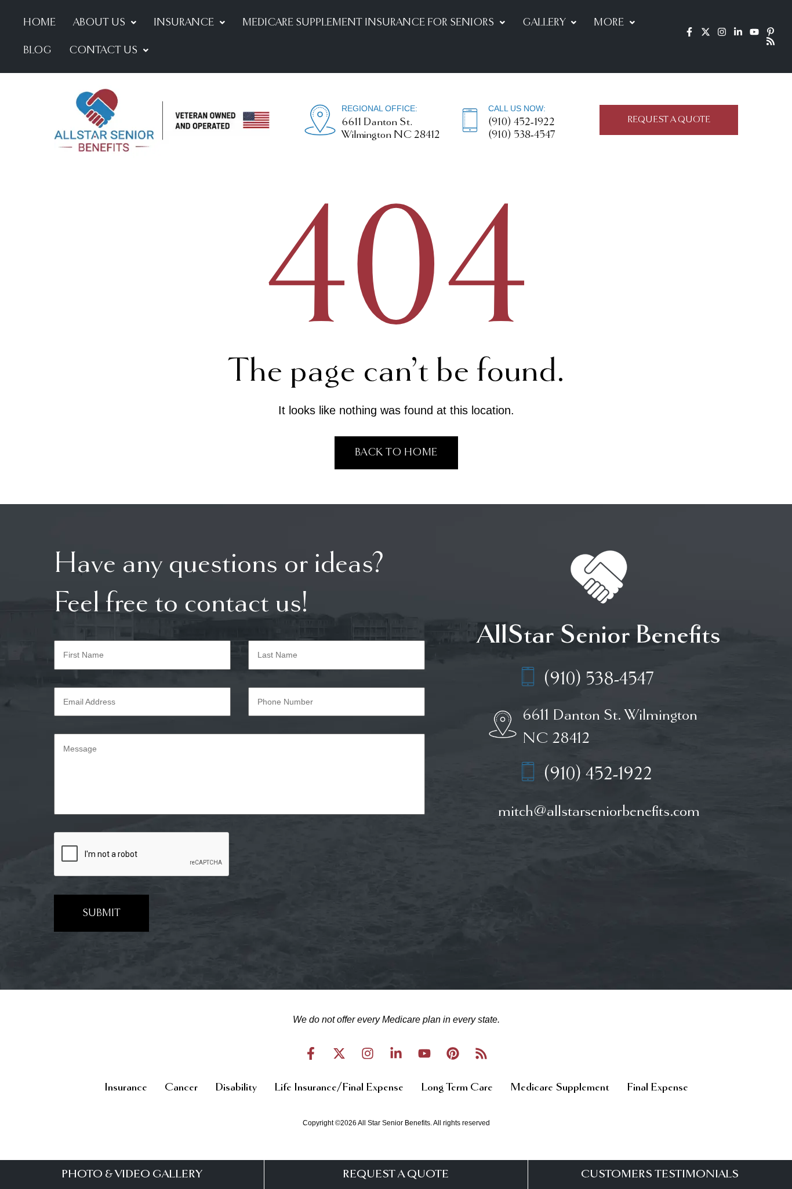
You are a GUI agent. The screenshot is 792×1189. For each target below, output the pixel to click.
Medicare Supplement (559, 1087)
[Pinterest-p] (770, 32)
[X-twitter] (705, 32)
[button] (104, 23)
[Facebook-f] (689, 32)
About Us (99, 22)
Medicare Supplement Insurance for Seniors (368, 22)
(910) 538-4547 (521, 135)
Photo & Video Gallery (131, 1174)
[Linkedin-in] (738, 32)
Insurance (184, 22)
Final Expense (657, 1087)
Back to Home (396, 452)
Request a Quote (396, 1174)
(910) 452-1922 (521, 122)
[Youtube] (754, 32)
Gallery (543, 22)
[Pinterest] (453, 1053)
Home (39, 22)
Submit (101, 913)
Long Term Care (457, 1087)
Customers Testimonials (660, 1174)
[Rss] (770, 41)
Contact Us (103, 50)
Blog (37, 50)
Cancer (181, 1087)
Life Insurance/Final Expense (339, 1087)
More (609, 22)
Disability (236, 1087)
